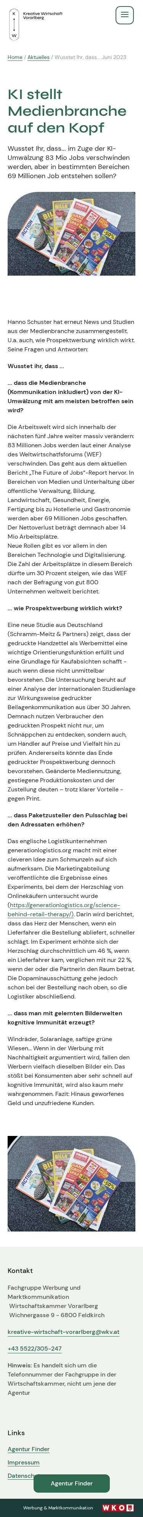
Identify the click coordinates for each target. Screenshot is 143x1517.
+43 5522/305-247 (35, 1349)
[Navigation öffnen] (125, 15)
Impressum (24, 1462)
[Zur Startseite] (36, 15)
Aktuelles (38, 57)
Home (15, 57)
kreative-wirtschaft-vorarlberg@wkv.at (63, 1332)
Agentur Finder (29, 1449)
